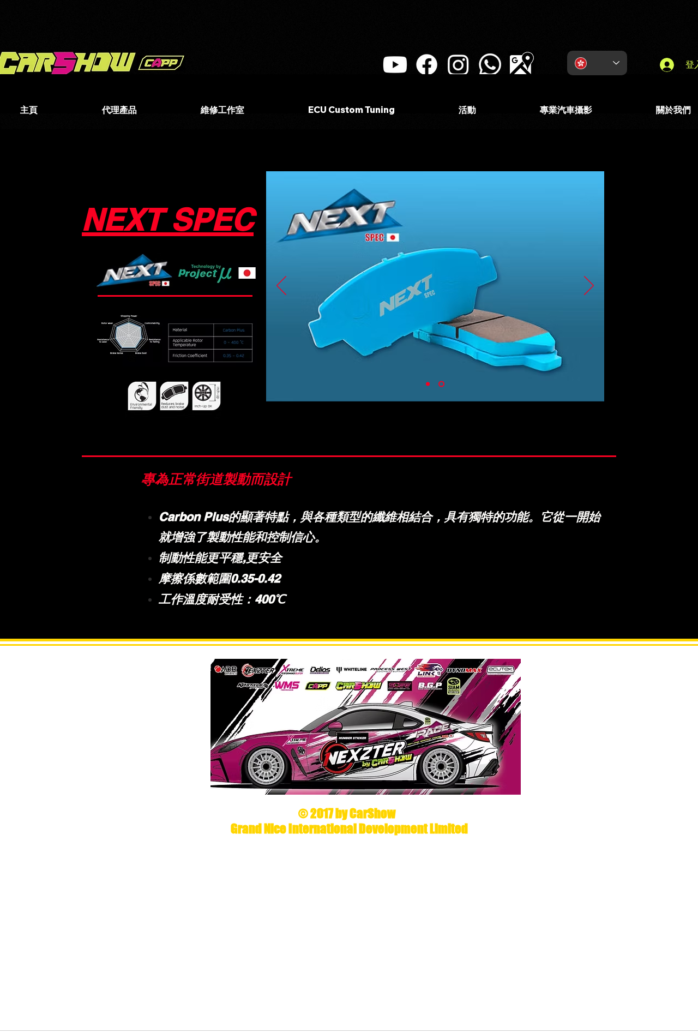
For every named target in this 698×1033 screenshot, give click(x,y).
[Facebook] (427, 65)
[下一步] (589, 286)
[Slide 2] (442, 384)
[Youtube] (395, 65)
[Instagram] (458, 65)
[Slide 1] (429, 384)
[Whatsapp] (490, 65)
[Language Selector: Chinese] (597, 63)
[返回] (281, 286)
